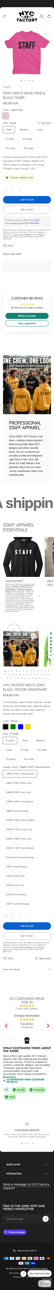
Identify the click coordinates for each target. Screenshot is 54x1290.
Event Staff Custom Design (20, 857)
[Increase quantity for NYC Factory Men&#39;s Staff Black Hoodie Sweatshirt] (19, 916)
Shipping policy (18, 1277)
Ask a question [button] (27, 323)
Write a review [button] (27, 315)
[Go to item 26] (48, 674)
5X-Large (10, 148)
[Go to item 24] (41, 674)
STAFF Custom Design (17, 904)
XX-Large (42, 749)
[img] (27, 1005)
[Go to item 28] (11, 678)
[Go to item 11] (41, 671)
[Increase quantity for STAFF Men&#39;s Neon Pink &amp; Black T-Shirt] (19, 189)
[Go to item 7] (27, 671)
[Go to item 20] (27, 674)
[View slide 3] (29, 1143)
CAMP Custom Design (17, 811)
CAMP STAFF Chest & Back (20, 773)
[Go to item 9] (34, 671)
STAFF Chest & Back (16, 866)
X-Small (10, 740)
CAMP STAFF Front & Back (19, 801)
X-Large (10, 139)
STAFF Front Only (15, 885)
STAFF (7, 87)
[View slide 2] (25, 1143)
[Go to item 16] (12, 674)
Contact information (33, 1277)
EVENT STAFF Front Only (19, 838)
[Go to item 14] (5, 674)
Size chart (46, 123)
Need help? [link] (45, 958)
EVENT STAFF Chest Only (19, 829)
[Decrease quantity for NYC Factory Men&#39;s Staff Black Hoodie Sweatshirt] (6, 916)
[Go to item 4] (32, 80)
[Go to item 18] (20, 674)
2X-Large (28, 148)
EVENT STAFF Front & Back (20, 848)
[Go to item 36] (39, 678)
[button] (7, 1026)
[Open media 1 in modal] (46, 34)
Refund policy (14, 1273)
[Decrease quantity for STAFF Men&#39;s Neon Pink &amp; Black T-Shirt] (6, 189)
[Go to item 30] (18, 678)
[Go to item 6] (23, 671)
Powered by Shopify (38, 1268)
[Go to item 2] (25, 80)
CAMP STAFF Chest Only (18, 783)
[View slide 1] (21, 1143)
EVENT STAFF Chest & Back (20, 820)
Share (10, 245)
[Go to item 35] (36, 678)
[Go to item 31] (21, 678)
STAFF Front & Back (16, 894)
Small (9, 129)
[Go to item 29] (14, 678)
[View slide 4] (32, 1143)
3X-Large (11, 759)
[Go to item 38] (47, 678)
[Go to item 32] (25, 678)
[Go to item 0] (21, 80)
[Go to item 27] (7, 678)
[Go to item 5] (20, 671)
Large (40, 129)
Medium (24, 129)
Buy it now (27, 209)
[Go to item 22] (34, 674)
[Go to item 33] (29, 678)
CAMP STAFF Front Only (18, 792)
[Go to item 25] (45, 674)
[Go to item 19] (23, 674)
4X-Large (27, 139)
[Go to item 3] (29, 80)
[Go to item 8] (30, 671)
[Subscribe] (46, 1219)
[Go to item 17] (16, 674)
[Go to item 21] (30, 674)
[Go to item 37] (43, 678)
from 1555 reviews (27, 1008)
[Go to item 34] (32, 678)
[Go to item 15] (9, 674)
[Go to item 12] (45, 671)
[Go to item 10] (38, 671)
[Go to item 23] (38, 674)
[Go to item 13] (48, 671)
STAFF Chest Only (15, 876)
